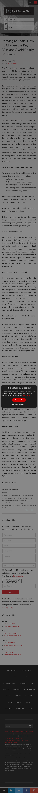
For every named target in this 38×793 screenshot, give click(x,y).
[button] (19, 404)
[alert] (19, 396)
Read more (26, 395)
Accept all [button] (19, 399)
